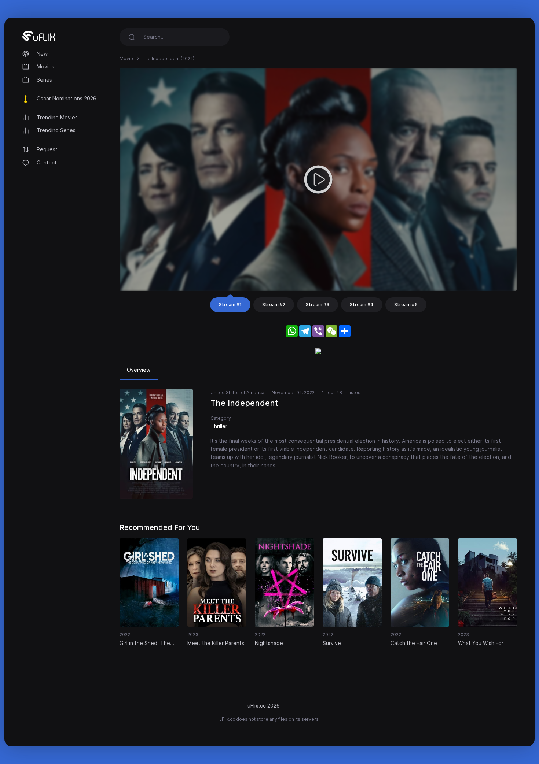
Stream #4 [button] (362, 304)
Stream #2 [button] (273, 304)
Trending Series (56, 130)
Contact (47, 162)
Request (47, 149)
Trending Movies (57, 117)
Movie (126, 58)
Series (44, 80)
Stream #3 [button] (317, 304)
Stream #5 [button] (406, 304)
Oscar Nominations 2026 (66, 98)
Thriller (218, 426)
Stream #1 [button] (230, 304)
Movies (45, 66)
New (42, 54)
